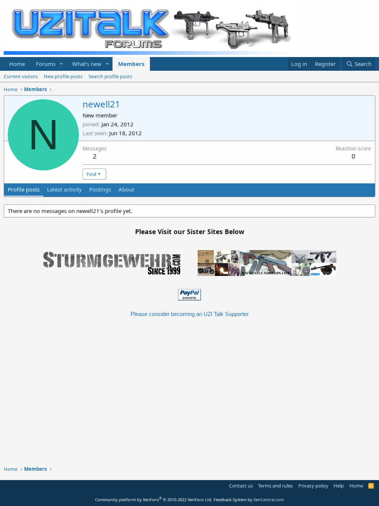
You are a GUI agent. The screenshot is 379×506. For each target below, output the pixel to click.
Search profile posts (110, 76)
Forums (46, 63)
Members (131, 63)
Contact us (241, 485)
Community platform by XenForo (153, 499)
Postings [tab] (100, 189)
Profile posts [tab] (24, 189)
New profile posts (63, 76)
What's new (86, 63)
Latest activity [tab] (64, 189)
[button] (61, 64)
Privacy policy (313, 485)
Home (17, 63)
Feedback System (230, 499)
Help (338, 485)
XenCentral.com (269, 499)
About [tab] (126, 189)
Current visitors (21, 76)
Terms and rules (275, 485)
